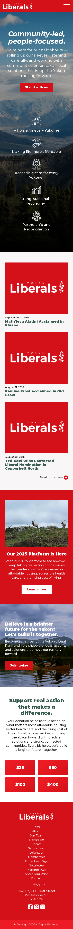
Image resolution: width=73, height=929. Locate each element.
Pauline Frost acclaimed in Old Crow (34, 393)
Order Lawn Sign (36, 861)
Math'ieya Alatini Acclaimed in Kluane (34, 323)
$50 (53, 767)
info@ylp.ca (36, 884)
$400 (52, 784)
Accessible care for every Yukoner (36, 175)
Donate (36, 844)
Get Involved (36, 848)
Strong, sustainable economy (37, 201)
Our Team (36, 835)
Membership (36, 857)
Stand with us (36, 87)
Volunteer (36, 852)
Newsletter (36, 865)
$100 (20, 784)
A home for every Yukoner (36, 130)
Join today (19, 665)
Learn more (36, 589)
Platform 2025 (36, 869)
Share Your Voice (36, 874)
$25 (20, 767)
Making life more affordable (36, 152)
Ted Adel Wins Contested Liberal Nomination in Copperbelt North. (29, 464)
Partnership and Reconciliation (36, 227)
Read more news (52, 477)
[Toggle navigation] (66, 6)
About (36, 831)
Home (36, 827)
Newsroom (36, 839)
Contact (36, 878)
